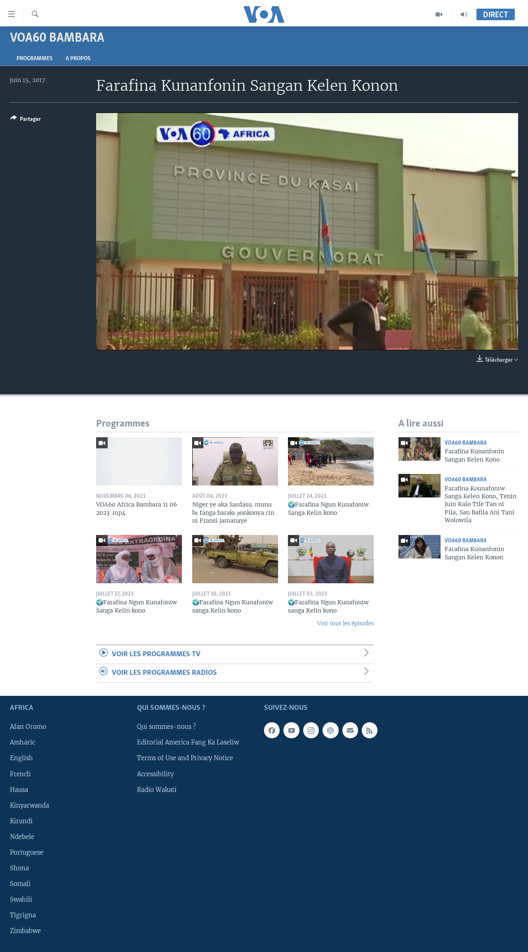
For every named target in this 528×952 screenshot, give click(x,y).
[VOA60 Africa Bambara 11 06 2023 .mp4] (139, 461)
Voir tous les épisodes (345, 623)
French (20, 774)
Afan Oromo (28, 727)
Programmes (34, 59)
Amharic (22, 743)
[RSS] (369, 730)
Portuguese (26, 852)
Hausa (19, 790)
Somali (20, 884)
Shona (19, 868)
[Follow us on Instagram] (311, 730)
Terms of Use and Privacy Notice (185, 758)
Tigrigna (23, 915)
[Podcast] (330, 730)
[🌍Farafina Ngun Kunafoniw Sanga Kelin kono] (331, 461)
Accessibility (155, 774)
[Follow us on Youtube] (291, 730)
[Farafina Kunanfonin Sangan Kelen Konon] (419, 546)
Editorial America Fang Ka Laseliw (188, 743)
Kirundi (21, 821)
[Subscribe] (350, 730)
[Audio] (464, 14)
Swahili (21, 899)
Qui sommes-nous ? (166, 727)
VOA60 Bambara (466, 443)
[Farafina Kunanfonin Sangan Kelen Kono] (419, 449)
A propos (78, 59)
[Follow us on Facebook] (272, 730)
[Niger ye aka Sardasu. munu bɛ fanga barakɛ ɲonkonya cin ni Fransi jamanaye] (235, 461)
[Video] (439, 14)
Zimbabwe (25, 931)
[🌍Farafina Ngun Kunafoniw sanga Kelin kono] (235, 559)
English (21, 758)
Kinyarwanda (29, 805)
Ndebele (22, 837)
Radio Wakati (157, 790)
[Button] (25, 120)
